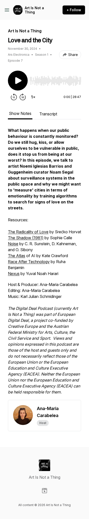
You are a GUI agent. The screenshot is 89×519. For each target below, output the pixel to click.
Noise (13, 243)
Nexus (14, 273)
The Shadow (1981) (26, 237)
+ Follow (74, 10)
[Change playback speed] (33, 97)
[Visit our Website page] (44, 490)
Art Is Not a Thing (34, 10)
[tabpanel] (44, 263)
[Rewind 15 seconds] (13, 97)
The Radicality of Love (28, 231)
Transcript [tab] (48, 113)
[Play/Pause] (18, 81)
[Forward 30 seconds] (22, 97)
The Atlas (16, 255)
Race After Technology (29, 261)
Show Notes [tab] (20, 113)
